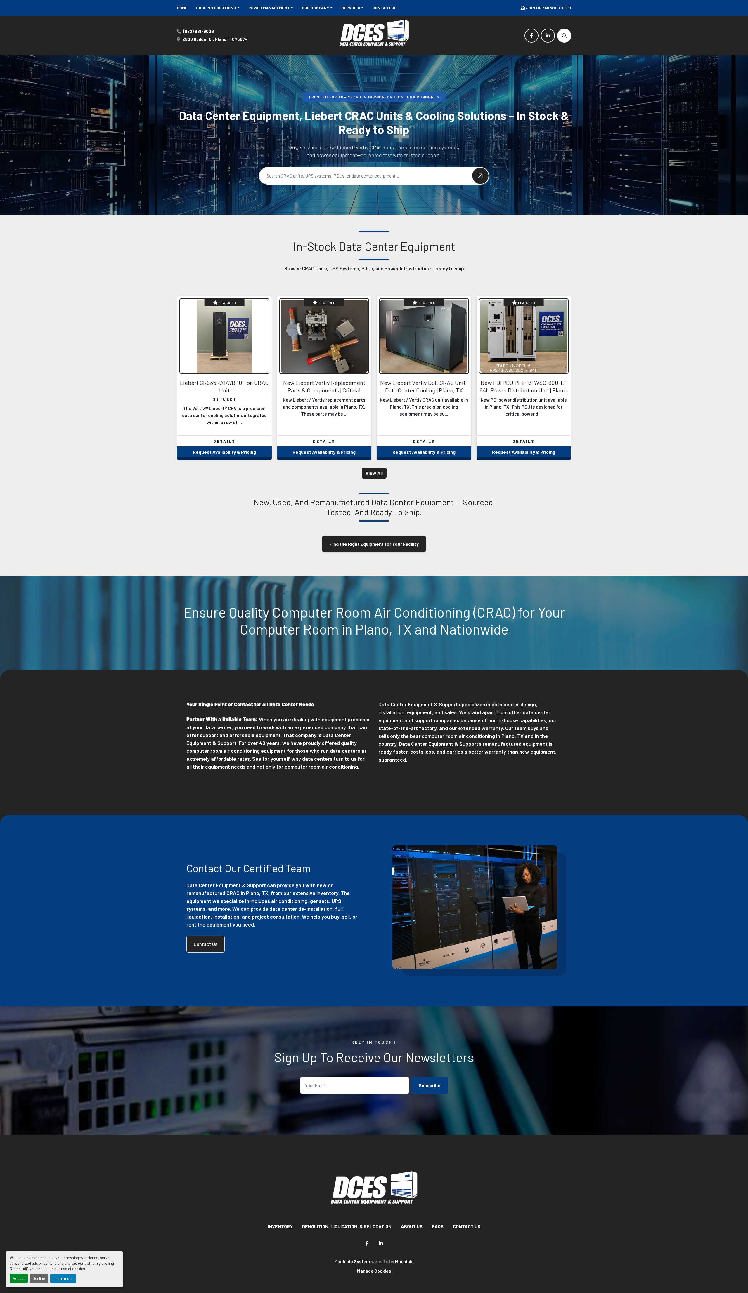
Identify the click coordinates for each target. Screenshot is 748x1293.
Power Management (269, 7)
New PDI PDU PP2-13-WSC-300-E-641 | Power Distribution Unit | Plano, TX (523, 390)
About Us (412, 1226)
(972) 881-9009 (198, 31)
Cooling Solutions (216, 7)
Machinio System (352, 1261)
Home (182, 7)
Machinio (404, 1261)
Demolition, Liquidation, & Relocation (347, 1226)
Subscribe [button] (430, 1085)
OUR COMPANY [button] (315, 7)
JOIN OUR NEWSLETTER (548, 7)
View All (374, 473)
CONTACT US (384, 7)
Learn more (63, 1278)
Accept (19, 1278)
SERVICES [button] (350, 7)
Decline (39, 1278)
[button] (218, 8)
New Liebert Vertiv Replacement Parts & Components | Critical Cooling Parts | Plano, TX (324, 390)
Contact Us (205, 944)
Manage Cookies (374, 1270)
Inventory (280, 1226)
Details (224, 441)
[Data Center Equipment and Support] (374, 1190)
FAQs (438, 1226)
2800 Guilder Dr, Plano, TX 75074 (215, 39)
